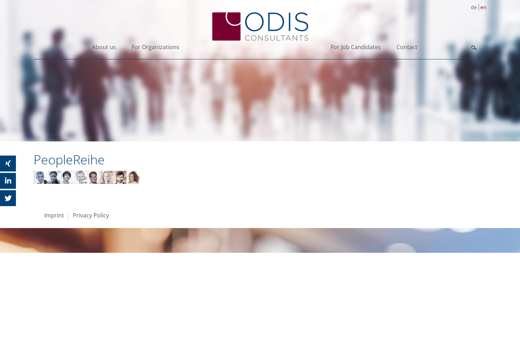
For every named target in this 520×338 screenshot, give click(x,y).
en (483, 7)
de (474, 7)
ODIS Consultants (260, 26)
